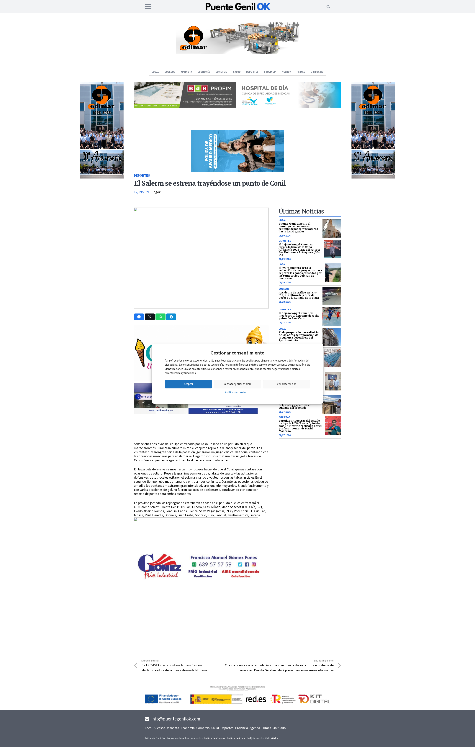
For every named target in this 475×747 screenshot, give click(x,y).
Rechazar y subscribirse (237, 384)
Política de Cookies (214, 738)
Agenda (255, 728)
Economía (188, 728)
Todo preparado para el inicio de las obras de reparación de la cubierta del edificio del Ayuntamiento (299, 336)
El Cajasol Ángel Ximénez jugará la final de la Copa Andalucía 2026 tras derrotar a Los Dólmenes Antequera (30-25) (299, 250)
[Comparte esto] (139, 316)
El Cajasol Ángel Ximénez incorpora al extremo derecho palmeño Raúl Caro (299, 315)
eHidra (274, 738)
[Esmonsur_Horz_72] (237, 52)
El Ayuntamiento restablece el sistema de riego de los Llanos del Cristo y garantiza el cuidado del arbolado (299, 403)
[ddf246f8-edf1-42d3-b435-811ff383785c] (201, 439)
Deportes (142, 175)
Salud (215, 728)
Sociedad (284, 417)
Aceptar (188, 384)
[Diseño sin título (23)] (290, 106)
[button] (148, 6)
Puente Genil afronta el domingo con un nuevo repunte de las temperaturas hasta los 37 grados (298, 227)
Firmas (266, 728)
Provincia (241, 728)
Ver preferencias (286, 384)
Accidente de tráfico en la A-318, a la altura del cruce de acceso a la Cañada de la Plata (299, 295)
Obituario (279, 728)
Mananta (173, 728)
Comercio (203, 728)
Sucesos (284, 289)
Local (282, 220)
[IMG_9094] (196, 547)
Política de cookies (235, 392)
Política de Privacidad (239, 738)
